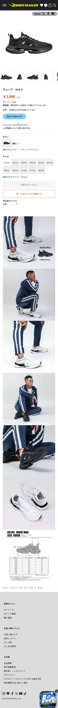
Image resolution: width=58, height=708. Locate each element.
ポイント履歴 (10, 613)
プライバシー (10, 674)
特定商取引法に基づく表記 (15, 682)
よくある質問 (10, 646)
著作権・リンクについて (14, 671)
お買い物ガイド (11, 634)
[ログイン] (46, 5)
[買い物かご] (50, 5)
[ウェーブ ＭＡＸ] (29, 43)
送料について (10, 638)
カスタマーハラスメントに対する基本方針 (22, 678)
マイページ (9, 609)
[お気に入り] (41, 5)
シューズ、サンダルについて (15, 124)
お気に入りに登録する (31, 193)
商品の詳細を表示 (14, 116)
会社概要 (8, 663)
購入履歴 (8, 617)
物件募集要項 (10, 667)
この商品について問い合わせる (16, 127)
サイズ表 (8, 642)
